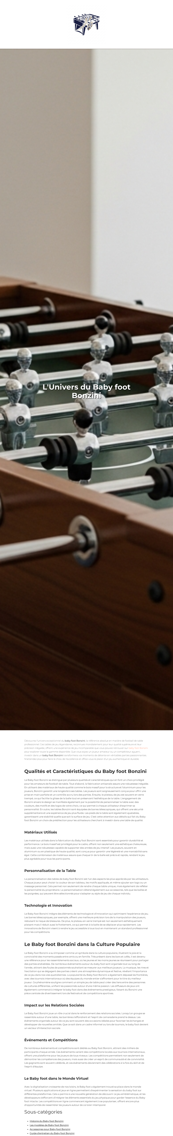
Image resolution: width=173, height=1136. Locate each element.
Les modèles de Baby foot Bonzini (49, 1125)
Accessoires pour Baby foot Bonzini (50, 1129)
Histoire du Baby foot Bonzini (47, 1121)
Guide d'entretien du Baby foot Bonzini (52, 1133)
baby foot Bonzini (138, 748)
